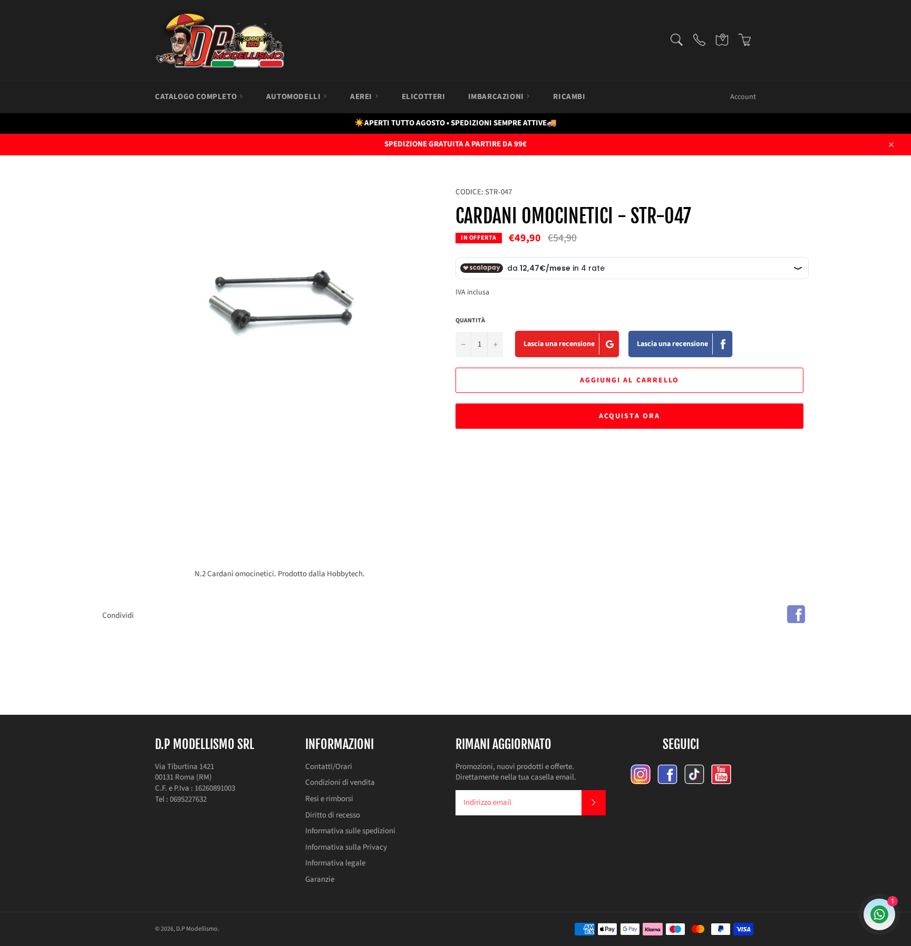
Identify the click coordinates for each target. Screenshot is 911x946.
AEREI (362, 96)
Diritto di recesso (332, 815)
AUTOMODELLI (294, 96)
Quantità (470, 321)
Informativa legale (335, 863)
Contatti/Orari (328, 766)
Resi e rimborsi (329, 798)
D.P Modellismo (197, 928)
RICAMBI (569, 96)
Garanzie (319, 879)
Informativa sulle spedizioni (350, 830)
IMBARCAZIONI (497, 96)
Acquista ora (629, 416)
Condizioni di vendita (340, 782)
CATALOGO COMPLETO (197, 96)
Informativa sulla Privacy (346, 847)
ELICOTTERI (423, 96)
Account (743, 97)
